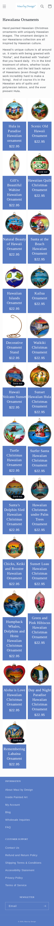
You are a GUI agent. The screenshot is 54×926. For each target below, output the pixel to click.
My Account (12, 804)
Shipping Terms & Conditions (23, 862)
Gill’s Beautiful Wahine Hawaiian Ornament (14, 189)
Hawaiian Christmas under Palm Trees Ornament (39, 514)
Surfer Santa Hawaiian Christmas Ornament (39, 458)
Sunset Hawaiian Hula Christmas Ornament (39, 399)
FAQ (8, 827)
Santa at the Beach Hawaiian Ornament (40, 246)
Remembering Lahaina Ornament (14, 753)
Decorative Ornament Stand (14, 347)
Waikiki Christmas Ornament (39, 347)
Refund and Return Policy (21, 855)
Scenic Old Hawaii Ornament (39, 131)
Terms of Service (15, 885)
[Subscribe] (45, 906)
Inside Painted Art (16, 797)
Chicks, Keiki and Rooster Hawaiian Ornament (14, 571)
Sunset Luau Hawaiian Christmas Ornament (39, 571)
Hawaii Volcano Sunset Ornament (14, 397)
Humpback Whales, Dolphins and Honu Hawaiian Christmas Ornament (14, 636)
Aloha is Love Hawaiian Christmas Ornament (14, 697)
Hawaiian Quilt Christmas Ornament (39, 185)
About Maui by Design (19, 789)
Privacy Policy (14, 877)
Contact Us (12, 847)
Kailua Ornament (39, 295)
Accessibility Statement (19, 870)
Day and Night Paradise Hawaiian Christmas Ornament (39, 699)
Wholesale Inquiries (17, 819)
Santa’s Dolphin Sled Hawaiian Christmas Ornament (14, 514)
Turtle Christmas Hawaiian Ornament (14, 457)
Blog (8, 812)
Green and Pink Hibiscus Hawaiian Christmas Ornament (39, 627)
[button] (4, 6)
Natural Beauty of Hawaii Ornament (14, 244)
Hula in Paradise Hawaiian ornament (14, 133)
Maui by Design (30, 921)
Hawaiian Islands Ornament (14, 298)
